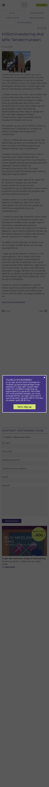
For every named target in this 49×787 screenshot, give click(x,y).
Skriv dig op (25, 406)
